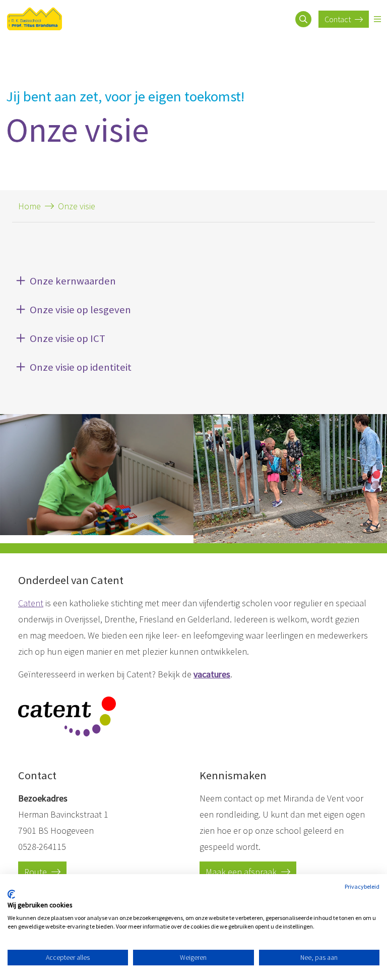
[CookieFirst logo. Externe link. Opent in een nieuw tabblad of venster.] (11, 894)
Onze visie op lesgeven (80, 309)
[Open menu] (377, 19)
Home (29, 206)
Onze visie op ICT (67, 338)
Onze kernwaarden (73, 280)
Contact (338, 19)
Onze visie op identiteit (81, 367)
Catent (30, 603)
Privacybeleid (362, 886)
